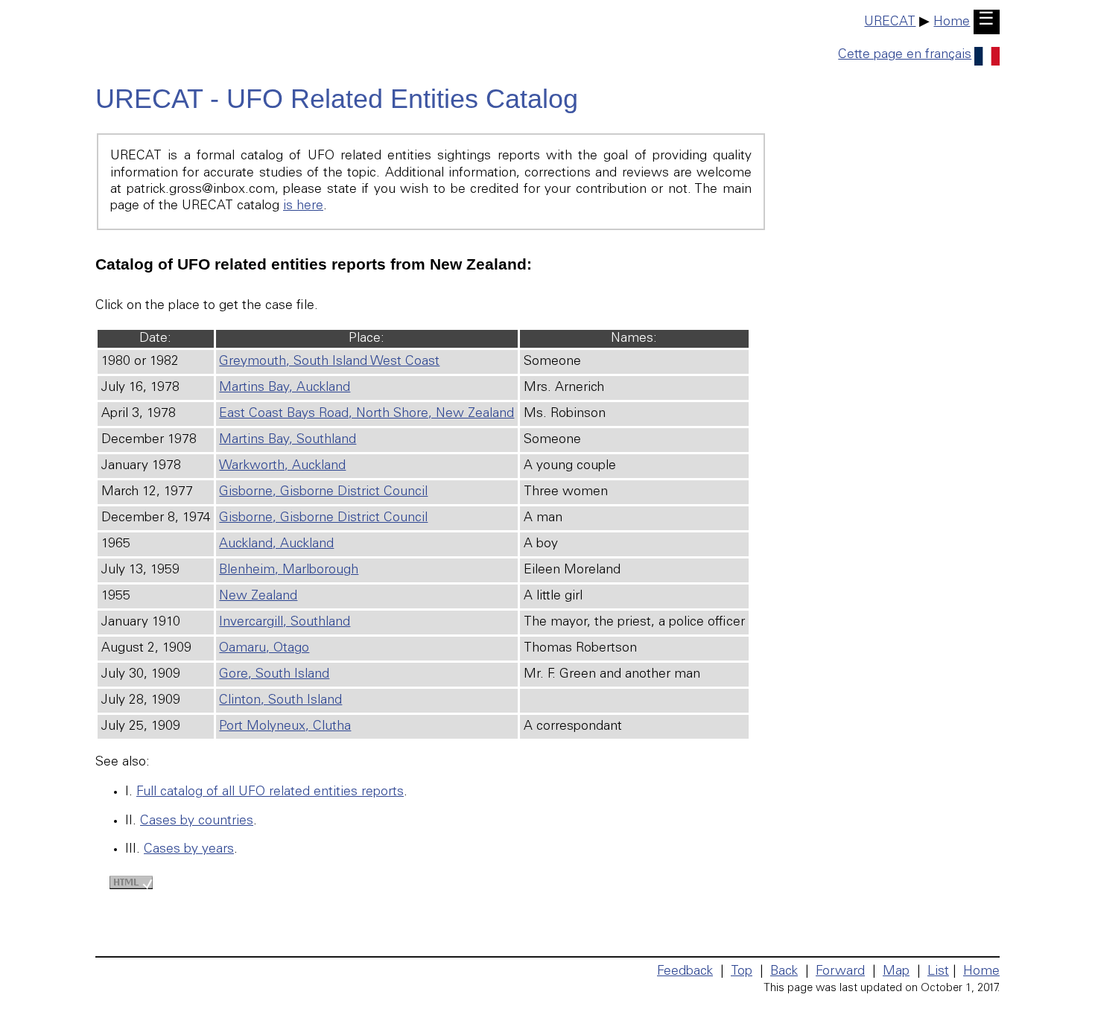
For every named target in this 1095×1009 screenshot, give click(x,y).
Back (784, 971)
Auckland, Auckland (276, 544)
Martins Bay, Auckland (284, 388)
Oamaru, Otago (264, 648)
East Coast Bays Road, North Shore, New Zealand (366, 414)
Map (896, 971)
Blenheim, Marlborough (288, 570)
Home (951, 22)
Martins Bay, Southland (287, 440)
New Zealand (258, 596)
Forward (840, 971)
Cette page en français (904, 55)
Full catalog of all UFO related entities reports (270, 792)
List (938, 971)
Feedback (685, 971)
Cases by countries (196, 821)
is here (303, 206)
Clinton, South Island (280, 700)
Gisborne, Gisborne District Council (323, 492)
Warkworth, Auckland (282, 466)
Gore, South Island (274, 674)
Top (741, 971)
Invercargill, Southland (284, 622)
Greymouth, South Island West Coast (329, 362)
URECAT (889, 22)
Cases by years (189, 849)
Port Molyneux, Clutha (285, 726)
